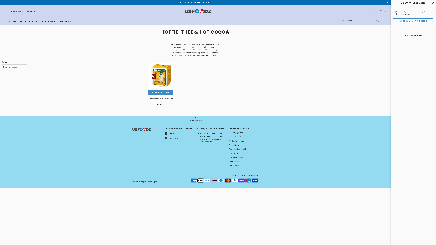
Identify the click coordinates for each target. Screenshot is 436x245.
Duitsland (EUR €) (15, 11)
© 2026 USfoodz (137, 182)
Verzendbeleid (235, 145)
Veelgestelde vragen (237, 141)
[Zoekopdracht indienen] (377, 20)
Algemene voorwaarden (413, 12)
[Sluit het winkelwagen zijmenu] (433, 3)
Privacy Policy (234, 153)
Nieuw (12, 21)
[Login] (375, 11)
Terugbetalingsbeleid (237, 149)
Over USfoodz (234, 161)
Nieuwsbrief (234, 165)
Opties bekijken (161, 92)
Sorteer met (6, 62)
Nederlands (29, 11)
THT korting (48, 21)
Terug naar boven (195, 121)
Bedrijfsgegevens (236, 133)
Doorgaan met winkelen (413, 21)
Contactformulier (236, 137)
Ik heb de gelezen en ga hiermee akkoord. (414, 13)
